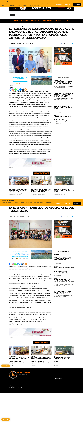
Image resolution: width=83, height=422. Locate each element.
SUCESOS (55, 103)
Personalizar (58, 4)
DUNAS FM (30, 43)
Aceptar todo (77, 4)
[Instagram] (13, 89)
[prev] (70, 15)
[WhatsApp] (67, 43)
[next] (72, 15)
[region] (41, 3)
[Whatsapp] (15, 89)
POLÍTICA (14, 26)
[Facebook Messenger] (20, 89)
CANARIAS (56, 92)
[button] (5, 419)
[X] (64, 43)
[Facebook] (61, 43)
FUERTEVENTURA (57, 80)
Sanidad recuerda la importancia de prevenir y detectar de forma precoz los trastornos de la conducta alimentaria (64, 95)
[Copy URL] (70, 43)
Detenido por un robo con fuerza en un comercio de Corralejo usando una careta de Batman (64, 106)
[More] (25, 89)
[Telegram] (73, 43)
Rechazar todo (67, 4)
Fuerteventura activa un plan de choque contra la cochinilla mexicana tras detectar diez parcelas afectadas (64, 83)
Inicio (10, 26)
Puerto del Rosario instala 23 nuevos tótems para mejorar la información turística (32, 15)
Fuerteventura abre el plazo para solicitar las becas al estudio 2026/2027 (62, 118)
